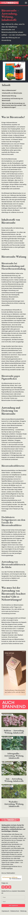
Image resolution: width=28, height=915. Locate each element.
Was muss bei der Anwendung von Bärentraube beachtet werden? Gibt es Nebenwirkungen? (14, 105)
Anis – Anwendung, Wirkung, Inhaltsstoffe (14, 779)
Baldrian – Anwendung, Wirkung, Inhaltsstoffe (14, 731)
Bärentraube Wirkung (9, 96)
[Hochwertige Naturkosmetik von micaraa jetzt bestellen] (15, 695)
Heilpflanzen (7, 715)
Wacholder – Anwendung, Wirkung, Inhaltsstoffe (14, 804)
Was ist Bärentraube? (9, 90)
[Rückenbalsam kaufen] (14, 80)
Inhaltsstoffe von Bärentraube (12, 93)
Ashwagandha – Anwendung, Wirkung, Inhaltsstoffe (14, 755)
